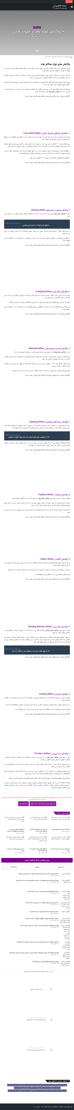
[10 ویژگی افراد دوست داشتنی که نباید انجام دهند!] (37, 841)
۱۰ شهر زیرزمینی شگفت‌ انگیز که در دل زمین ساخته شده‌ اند (42, 903)
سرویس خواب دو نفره (19, 1088)
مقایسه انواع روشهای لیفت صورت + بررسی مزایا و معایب (43, 891)
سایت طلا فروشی (24, 1085)
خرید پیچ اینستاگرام (24, 1091)
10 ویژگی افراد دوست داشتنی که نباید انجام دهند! (38, 850)
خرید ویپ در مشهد (55, 1088)
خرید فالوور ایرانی (23, 804)
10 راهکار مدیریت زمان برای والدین (61, 829)
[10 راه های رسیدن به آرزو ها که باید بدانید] (60, 841)
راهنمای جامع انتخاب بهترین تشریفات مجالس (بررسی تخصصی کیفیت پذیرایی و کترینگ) (34, 953)
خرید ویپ (10, 1085)
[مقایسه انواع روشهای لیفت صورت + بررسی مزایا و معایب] (65, 895)
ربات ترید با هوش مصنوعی (44, 1088)
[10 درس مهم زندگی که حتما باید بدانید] (14, 841)
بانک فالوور (32, 1091)
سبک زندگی (40, 13)
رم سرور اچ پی (32, 1085)
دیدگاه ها (14, 867)
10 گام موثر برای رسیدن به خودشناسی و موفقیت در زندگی (15, 830)
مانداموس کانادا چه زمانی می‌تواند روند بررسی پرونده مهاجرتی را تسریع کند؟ (38, 942)
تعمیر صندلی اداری (40, 1091)
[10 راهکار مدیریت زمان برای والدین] (60, 822)
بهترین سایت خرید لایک (13, 1091)
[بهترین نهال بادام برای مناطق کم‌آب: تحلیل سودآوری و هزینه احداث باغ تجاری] (65, 884)
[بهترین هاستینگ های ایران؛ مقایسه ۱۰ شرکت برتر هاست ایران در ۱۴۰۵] (65, 932)
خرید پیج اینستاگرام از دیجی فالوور (37, 1017)
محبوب (37, 867)
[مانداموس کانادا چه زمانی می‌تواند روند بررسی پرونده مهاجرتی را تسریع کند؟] (65, 946)
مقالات (45, 13)
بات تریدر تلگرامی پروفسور (31, 1088)
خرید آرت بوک (16, 1085)
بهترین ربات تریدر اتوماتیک (61, 1085)
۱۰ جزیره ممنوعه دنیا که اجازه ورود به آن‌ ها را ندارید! (44, 911)
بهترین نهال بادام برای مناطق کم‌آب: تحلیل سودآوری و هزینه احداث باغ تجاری (37, 880)
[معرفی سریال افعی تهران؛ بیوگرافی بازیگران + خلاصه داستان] (65, 920)
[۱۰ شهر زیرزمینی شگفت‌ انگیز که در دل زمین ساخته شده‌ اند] (65, 905)
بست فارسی (51, 13)
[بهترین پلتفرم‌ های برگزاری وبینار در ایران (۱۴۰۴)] (65, 963)
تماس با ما (37, 1107)
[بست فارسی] (59, 7)
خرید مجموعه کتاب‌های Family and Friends (56, 1091)
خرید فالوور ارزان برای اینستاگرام (37, 1048)
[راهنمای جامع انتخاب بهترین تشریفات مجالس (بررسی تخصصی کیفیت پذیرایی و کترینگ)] (65, 955)
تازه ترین (60, 867)
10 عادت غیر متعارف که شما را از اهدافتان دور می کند (38, 830)
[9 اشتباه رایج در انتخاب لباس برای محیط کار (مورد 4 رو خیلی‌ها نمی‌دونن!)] (65, 875)
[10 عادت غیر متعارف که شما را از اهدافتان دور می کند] (37, 822)
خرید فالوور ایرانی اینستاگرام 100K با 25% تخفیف (43, 804)
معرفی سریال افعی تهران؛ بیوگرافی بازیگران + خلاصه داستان (42, 918)
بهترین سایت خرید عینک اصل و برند (45, 1085)
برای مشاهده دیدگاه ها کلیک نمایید (37, 860)
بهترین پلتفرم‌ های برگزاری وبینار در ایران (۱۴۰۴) (46, 961)
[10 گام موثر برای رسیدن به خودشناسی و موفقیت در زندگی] (14, 822)
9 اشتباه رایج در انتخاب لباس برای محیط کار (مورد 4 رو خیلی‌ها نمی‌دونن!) (39, 874)
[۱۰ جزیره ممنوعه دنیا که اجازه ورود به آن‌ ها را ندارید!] (65, 913)
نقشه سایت (44, 1107)
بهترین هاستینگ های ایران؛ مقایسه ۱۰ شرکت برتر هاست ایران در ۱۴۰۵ (39, 925)
